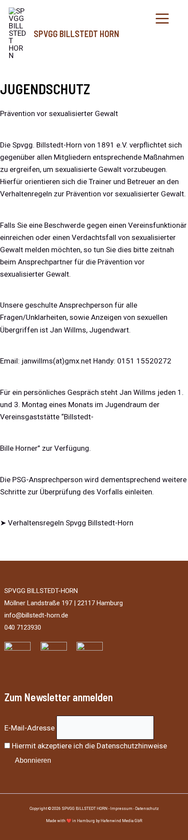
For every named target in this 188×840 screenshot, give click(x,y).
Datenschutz (147, 808)
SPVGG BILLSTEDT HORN (76, 33)
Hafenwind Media (117, 821)
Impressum (121, 808)
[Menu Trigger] (162, 19)
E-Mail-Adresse (29, 727)
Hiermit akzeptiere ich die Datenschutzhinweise (89, 745)
